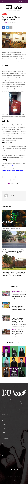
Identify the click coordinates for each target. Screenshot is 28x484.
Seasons (4, 460)
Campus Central (16, 291)
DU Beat (5, 22)
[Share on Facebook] (3, 27)
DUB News (14, 316)
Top (14, 480)
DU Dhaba (4, 13)
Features (14, 364)
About (3, 420)
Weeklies (4, 455)
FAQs (3, 428)
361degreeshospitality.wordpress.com (12, 170)
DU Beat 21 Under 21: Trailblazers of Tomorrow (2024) (14, 370)
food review (20, 176)
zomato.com (9, 168)
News (3, 443)
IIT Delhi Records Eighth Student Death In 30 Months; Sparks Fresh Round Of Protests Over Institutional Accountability (19, 321)
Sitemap (4, 432)
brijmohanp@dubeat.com (13, 165)
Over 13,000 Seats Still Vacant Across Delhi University (17, 333)
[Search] (25, 1)
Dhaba (5, 176)
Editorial (4, 451)
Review (14, 179)
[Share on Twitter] (7, 27)
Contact (4, 424)
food (12, 176)
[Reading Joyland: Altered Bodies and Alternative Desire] (14, 218)
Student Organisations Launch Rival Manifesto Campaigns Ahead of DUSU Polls (19, 309)
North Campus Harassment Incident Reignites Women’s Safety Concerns (19, 296)
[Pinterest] (18, 183)
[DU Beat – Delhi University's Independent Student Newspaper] (14, 8)
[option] (14, 361)
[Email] (20, 183)
